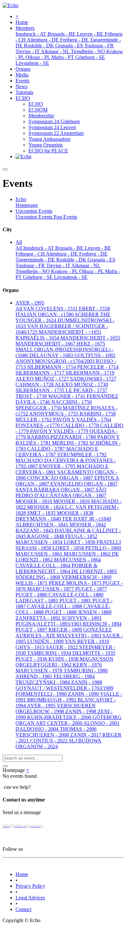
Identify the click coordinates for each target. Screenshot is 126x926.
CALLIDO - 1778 (80, 425)
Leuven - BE (98, 248)
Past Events (65, 217)
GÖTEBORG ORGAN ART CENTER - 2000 (68, 720)
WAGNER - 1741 (67, 396)
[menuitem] (22, 22)
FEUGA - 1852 (81, 536)
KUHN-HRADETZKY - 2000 (59, 717)
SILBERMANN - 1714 (52, 367)
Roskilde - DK (72, 259)
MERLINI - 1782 (70, 443)
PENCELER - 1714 (98, 367)
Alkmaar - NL (85, 265)
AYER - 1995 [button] (30, 303)
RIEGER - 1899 (65, 629)
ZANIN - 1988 (86, 682)
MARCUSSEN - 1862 (88, 554)
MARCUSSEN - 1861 (40, 554)
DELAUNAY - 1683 (51, 355)
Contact (23, 909)
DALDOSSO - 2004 (38, 729)
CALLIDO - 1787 (46, 448)
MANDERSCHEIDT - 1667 (46, 343)
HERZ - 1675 (91, 343)
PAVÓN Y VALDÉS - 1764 (82, 419)
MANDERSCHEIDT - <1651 (70, 332)
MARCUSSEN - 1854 (40, 542)
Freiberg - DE (93, 254)
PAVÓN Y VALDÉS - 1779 (59, 431)
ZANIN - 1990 (84, 694)
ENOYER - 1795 (58, 466)
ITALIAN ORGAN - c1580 (45, 314)
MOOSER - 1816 (72, 501)
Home (22, 874)
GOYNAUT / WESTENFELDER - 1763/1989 (64, 688)
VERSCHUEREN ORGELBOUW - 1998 (56, 708)
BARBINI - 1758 (97, 413)
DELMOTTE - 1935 (93, 653)
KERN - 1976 (87, 664)
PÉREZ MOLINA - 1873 (76, 583)
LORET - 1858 (68, 548)
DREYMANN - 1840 (39, 519)
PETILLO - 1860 (103, 548)
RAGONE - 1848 (46, 536)
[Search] (5, 766)
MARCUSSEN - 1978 (40, 670)
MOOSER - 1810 (34, 501)
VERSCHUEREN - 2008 (43, 735)
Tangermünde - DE (36, 259)
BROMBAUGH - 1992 (52, 700)
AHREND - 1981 (35, 676)
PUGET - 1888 (61, 612)
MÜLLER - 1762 (34, 419)
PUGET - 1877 (91, 589)
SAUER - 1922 (62, 647)
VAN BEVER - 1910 (87, 641)
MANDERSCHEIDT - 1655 (90, 338)
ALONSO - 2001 (101, 723)
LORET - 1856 (80, 542)
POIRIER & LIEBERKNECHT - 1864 (56, 568)
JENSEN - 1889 (94, 612)
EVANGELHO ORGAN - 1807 (84, 484)
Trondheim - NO (33, 271)
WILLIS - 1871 (32, 583)
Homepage (27, 205)
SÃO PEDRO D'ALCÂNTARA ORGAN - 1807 (61, 492)
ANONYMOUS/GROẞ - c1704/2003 (56, 361)
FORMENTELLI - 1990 (42, 694)
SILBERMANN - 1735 (41, 390)
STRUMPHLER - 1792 (82, 454)
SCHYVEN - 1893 (81, 618)
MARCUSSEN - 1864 (77, 559)
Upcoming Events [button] (34, 211)
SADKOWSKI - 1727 (93, 378)
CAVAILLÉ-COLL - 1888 (55, 606)
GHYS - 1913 (31, 647)
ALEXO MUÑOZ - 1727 (43, 378)
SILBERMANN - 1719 (90, 373)
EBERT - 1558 (94, 308)
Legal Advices (30, 897)
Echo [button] (21, 199)
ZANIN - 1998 (81, 711)
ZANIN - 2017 (86, 735)
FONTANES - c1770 (38, 425)
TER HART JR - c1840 (86, 519)
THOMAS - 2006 (78, 729)
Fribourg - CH (31, 254)
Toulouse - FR (31, 265)
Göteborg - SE (38, 277)
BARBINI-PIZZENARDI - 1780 (62, 437)
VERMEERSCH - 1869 (86, 577)
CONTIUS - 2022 (49, 740)
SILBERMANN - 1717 (41, 373)
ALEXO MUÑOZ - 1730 (81, 384)
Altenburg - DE (62, 254)
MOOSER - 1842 (87, 524)
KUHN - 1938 (64, 659)
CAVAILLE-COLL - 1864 (44, 565)
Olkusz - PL (92, 271)
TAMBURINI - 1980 (86, 670)
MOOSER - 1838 (75, 513)
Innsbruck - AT (39, 248)
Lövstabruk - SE (71, 277)
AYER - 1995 (42, 705)
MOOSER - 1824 (46, 507)
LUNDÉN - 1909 (46, 641)
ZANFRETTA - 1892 (39, 618)
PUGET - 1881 (75, 600)
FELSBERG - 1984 (74, 676)
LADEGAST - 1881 (37, 600)
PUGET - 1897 (32, 629)
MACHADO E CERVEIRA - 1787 (57, 451)
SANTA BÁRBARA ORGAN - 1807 (56, 489)
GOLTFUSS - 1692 (94, 355)
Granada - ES (101, 259)
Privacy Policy (30, 886)
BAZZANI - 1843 (35, 530)
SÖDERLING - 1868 (38, 577)
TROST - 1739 (32, 396)
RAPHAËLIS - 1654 (38, 338)
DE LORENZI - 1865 (94, 571)
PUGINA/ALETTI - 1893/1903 (49, 624)
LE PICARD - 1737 (86, 390)
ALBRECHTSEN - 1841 (42, 524)
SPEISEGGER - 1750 (39, 408)
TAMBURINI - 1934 (49, 653)
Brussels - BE (70, 248)
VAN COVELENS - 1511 (51, 308)
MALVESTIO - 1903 (79, 635)
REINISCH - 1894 (102, 624)
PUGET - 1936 (32, 659)
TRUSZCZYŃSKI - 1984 (43, 682)
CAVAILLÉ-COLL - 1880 (75, 594)
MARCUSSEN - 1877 (51, 589)
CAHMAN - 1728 (35, 384)
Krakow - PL (65, 271)
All (19, 248)
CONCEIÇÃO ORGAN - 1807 (60, 478)
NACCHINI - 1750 (71, 402)
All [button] (19, 242)
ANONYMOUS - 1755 (54, 413)
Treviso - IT (58, 265)
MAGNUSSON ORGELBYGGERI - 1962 (64, 661)
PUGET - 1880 (32, 594)
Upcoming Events (35, 217)
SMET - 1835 (42, 513)
